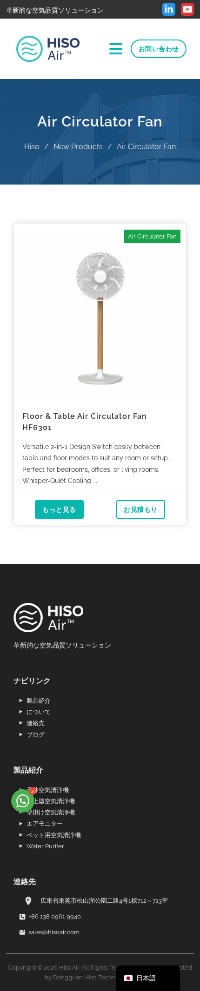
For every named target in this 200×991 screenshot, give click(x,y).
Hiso (32, 146)
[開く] (115, 48)
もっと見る (59, 509)
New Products (78, 146)
